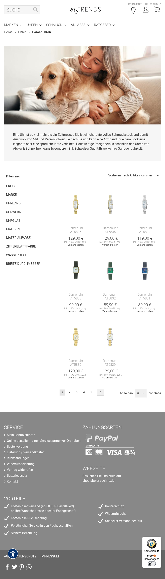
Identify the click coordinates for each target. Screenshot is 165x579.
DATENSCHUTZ (25, 556)
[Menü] (158, 539)
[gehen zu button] (22, 567)
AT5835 (110, 232)
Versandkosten (76, 244)
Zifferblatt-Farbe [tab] (21, 246)
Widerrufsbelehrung (21, 464)
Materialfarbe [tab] (18, 238)
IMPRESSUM (50, 556)
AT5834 (144, 232)
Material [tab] (13, 229)
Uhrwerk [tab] (13, 212)
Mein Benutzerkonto (21, 435)
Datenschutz (153, 3)
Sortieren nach (118, 175)
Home (8, 32)
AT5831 (144, 298)
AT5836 (75, 232)
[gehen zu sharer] (7, 567)
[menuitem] (12, 25)
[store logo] (85, 10)
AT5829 (110, 365)
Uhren (22, 32)
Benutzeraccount (146, 10)
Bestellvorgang (17, 446)
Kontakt (12, 481)
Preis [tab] (10, 186)
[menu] (82, 25)
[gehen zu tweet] (14, 567)
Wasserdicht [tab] (17, 255)
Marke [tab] (11, 195)
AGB (7, 556)
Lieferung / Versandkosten (25, 452)
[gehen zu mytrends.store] (29, 567)
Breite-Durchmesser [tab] (23, 264)
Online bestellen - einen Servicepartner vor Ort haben (43, 441)
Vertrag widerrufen (20, 470)
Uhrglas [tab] (13, 221)
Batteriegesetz (17, 475)
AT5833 (75, 298)
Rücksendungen (18, 458)
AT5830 (75, 365)
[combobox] (22, 9)
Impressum (135, 3)
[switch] (152, 563)
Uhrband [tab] (13, 203)
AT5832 (110, 298)
